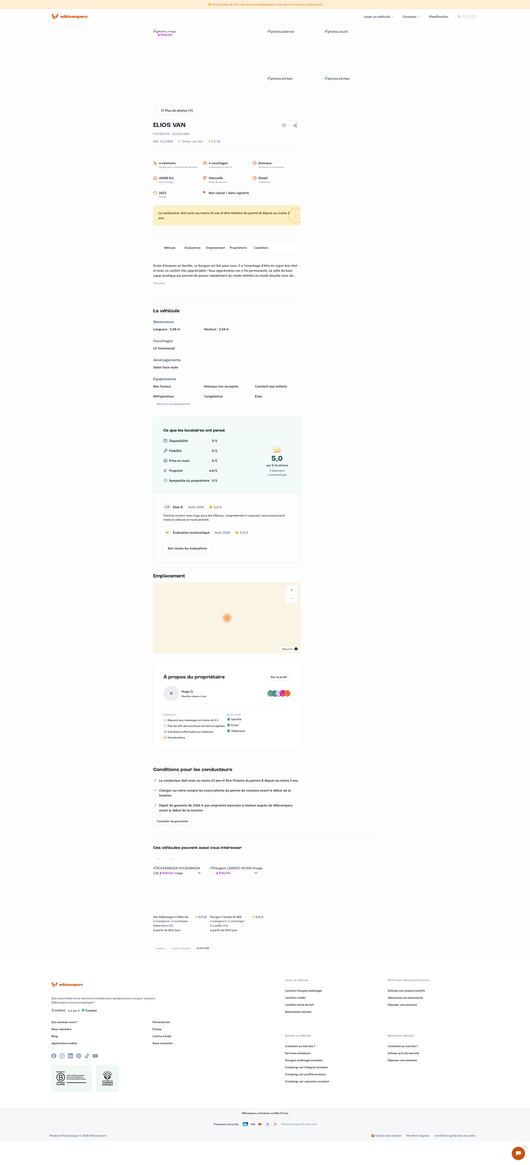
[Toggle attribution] (296, 648)
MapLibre (287, 649)
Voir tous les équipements (173, 404)
